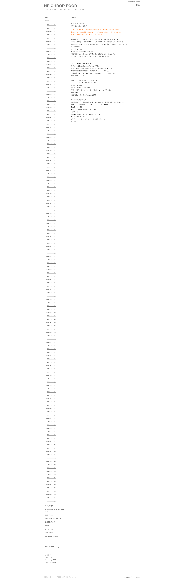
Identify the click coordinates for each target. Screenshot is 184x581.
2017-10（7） (51, 368)
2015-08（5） (51, 454)
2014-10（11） (51, 487)
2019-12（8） (51, 286)
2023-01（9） (51, 163)
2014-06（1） (51, 501)
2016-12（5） (51, 401)
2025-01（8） (51, 84)
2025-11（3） (51, 51)
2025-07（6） (51, 64)
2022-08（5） (51, 180)
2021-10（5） (51, 213)
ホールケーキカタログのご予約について (55, 510)
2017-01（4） (51, 398)
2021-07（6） (51, 223)
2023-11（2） (51, 130)
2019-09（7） (51, 296)
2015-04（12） (51, 468)
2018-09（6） (51, 335)
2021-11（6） (51, 210)
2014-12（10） (51, 481)
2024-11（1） (51, 91)
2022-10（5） (51, 173)
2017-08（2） (51, 375)
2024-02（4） (51, 120)
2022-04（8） (51, 193)
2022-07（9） (51, 183)
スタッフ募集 (49, 506)
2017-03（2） (51, 392)
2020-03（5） (51, 276)
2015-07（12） (51, 458)
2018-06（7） (51, 345)
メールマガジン (50, 529)
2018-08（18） (51, 339)
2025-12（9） (51, 48)
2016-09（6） (51, 411)
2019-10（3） (51, 292)
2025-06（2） (51, 67)
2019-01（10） (51, 322)
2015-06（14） (51, 461)
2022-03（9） (51, 196)
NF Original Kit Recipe (53, 518)
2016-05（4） (51, 425)
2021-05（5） (51, 230)
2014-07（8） (51, 497)
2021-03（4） (51, 236)
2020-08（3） (51, 259)
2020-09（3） (51, 256)
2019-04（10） (51, 312)
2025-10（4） (51, 54)
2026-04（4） (51, 38)
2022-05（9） (51, 190)
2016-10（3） (51, 408)
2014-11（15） (51, 484)
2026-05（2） (51, 34)
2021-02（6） (51, 239)
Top (46, 17)
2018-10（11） (51, 332)
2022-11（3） (51, 170)
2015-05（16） (51, 464)
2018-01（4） (51, 358)
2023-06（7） (51, 147)
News (47, 21)
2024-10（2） (51, 94)
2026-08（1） (51, 24)
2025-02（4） (51, 81)
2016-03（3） (51, 431)
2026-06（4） (51, 31)
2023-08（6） (51, 140)
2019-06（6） (51, 306)
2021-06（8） (51, 226)
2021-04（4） (51, 233)
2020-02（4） (51, 279)
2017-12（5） (51, 362)
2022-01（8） (51, 203)
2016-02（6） (51, 435)
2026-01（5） (51, 44)
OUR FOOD (49, 515)
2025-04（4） (51, 74)
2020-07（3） (51, 263)
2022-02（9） (51, 200)
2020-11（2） (51, 249)
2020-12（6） (51, 246)
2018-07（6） (51, 342)
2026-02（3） (51, 41)
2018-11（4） (51, 329)
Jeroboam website (51, 536)
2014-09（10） (51, 491)
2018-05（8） (51, 349)
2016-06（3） (51, 421)
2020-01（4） (51, 282)
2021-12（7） (51, 206)
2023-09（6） (51, 137)
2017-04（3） (51, 388)
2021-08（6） (51, 220)
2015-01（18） (51, 477)
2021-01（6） (51, 243)
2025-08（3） (51, 61)
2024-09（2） (51, 97)
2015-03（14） (51, 471)
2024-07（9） (51, 104)
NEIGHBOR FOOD (60, 6)
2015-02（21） (51, 474)
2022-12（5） (51, 167)
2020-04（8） (51, 272)
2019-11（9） (51, 289)
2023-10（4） (51, 134)
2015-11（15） (51, 444)
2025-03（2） (51, 77)
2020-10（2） (51, 253)
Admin (138, 577)
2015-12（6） (51, 441)
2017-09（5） (51, 372)
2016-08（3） (51, 415)
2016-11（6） (51, 405)
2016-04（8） (51, 428)
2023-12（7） (51, 127)
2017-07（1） (51, 378)
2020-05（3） (51, 269)
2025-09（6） (51, 58)
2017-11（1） (51, 365)
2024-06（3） (51, 107)
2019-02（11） (51, 319)
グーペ (132, 577)
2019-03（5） (51, 315)
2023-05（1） (51, 150)
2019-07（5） (51, 302)
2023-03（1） (51, 157)
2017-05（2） (51, 385)
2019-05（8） (51, 309)
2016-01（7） (51, 438)
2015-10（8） (51, 448)
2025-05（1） (51, 71)
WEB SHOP (49, 533)
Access (47, 525)
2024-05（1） (51, 110)
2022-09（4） (51, 177)
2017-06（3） (51, 382)
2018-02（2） (51, 355)
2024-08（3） (51, 101)
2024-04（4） (51, 114)
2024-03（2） (51, 117)
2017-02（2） (51, 395)
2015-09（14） (51, 451)
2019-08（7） (51, 299)
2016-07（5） (51, 418)
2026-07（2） (51, 28)
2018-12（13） (51, 325)
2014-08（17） (51, 494)
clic (75, 121)
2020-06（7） (51, 266)
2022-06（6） (51, 187)
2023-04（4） (51, 153)
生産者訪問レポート (51, 522)
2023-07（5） (51, 144)
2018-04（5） (51, 352)
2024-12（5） (51, 87)
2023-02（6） (51, 160)
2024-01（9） (51, 124)
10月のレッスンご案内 (79, 26)
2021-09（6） (51, 216)
